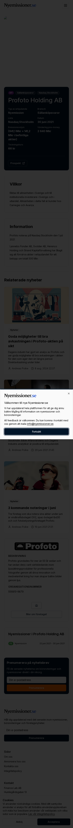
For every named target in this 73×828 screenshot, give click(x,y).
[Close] (68, 393)
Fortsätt (36, 431)
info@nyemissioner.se (40, 423)
